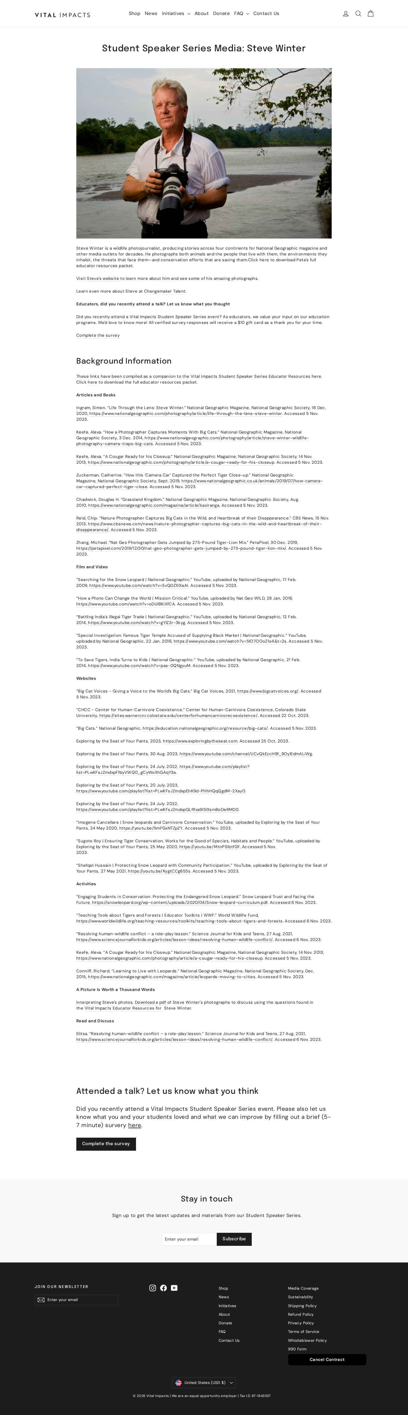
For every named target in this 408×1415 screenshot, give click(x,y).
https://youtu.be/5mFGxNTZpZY (151, 828)
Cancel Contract (327, 1359)
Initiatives (174, 13)
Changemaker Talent (165, 291)
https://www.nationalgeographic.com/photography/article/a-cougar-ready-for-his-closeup (181, 462)
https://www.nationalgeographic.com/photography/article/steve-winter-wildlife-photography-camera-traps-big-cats (192, 441)
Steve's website (103, 278)
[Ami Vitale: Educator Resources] (162, 1008)
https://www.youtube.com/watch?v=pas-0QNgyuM (139, 665)
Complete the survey (98, 335)
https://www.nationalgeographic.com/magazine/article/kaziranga (153, 505)
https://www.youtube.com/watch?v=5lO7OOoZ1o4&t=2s (230, 641)
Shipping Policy (302, 1305)
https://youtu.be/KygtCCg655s (159, 871)
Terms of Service (303, 1331)
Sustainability (300, 1296)
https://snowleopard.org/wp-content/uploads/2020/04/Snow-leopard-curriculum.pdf (180, 902)
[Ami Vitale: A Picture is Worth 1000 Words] (166, 1003)
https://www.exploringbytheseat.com (200, 741)
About (202, 13)
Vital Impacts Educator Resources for (123, 1008)
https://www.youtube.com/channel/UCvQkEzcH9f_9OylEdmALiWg (246, 754)
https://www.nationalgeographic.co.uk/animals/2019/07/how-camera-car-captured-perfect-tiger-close (199, 484)
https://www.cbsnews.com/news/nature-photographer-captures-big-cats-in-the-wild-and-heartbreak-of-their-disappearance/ (199, 526)
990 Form (297, 1348)
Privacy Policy (301, 1322)
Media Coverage (303, 1288)
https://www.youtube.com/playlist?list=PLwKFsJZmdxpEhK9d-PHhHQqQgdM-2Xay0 (160, 791)
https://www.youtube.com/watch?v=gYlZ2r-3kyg (136, 622)
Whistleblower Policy (307, 1340)
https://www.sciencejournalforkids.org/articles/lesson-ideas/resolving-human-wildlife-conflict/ (174, 939)
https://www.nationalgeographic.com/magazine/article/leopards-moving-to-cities (171, 977)
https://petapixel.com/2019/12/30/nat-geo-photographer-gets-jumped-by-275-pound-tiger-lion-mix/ (181, 548)
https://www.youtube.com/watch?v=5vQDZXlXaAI (138, 585)
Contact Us (266, 13)
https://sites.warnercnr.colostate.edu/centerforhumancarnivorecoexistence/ (178, 715)
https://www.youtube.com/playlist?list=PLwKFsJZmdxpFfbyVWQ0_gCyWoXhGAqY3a (163, 769)
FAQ (239, 13)
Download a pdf (150, 1002)
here (92, 382)
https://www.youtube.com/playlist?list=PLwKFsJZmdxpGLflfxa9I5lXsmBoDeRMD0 (157, 809)
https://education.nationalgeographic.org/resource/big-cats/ (205, 728)
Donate (221, 13)
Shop (135, 13)
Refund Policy (301, 1314)
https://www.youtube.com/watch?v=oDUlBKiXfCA (125, 604)
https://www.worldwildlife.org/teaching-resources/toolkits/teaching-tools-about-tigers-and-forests (179, 921)
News (151, 13)
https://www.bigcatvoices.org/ (267, 691)
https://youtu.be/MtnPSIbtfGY (209, 846)
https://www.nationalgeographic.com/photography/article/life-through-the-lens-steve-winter (185, 413)
